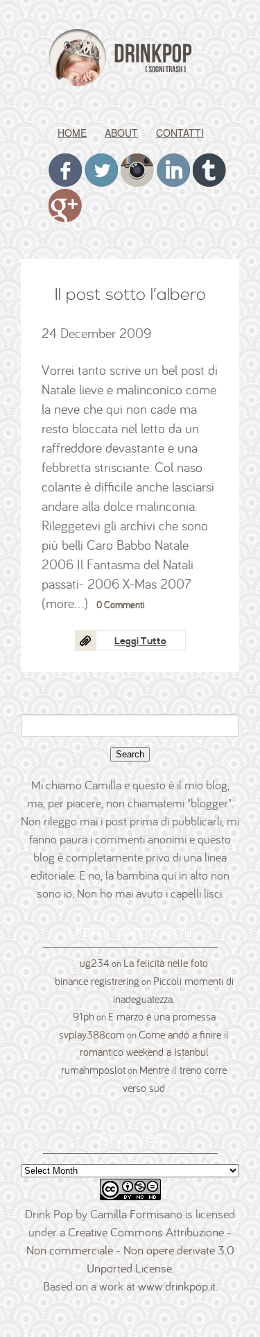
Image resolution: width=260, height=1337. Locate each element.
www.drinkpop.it (177, 1286)
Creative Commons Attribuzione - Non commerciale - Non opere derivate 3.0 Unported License (130, 1250)
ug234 (95, 963)
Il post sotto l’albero (130, 295)
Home (72, 133)
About (121, 133)
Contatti (180, 133)
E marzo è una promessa (162, 1016)
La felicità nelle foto (165, 963)
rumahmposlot (93, 1070)
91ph (83, 1016)
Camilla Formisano (136, 1214)
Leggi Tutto (140, 641)
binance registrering (97, 981)
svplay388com (92, 1034)
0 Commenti (120, 604)
